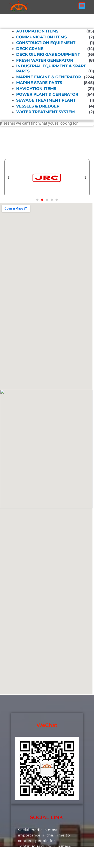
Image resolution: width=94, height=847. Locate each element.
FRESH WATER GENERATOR (44, 60)
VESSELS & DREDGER (37, 106)
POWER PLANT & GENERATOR (47, 94)
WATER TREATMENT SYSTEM (45, 111)
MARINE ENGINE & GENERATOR (48, 76)
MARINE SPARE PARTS (39, 82)
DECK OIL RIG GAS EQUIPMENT (48, 54)
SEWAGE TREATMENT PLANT (46, 100)
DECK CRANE (30, 48)
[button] (81, 5)
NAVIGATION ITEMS (36, 88)
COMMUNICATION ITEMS (41, 36)
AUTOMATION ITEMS (37, 31)
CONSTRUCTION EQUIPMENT (45, 42)
